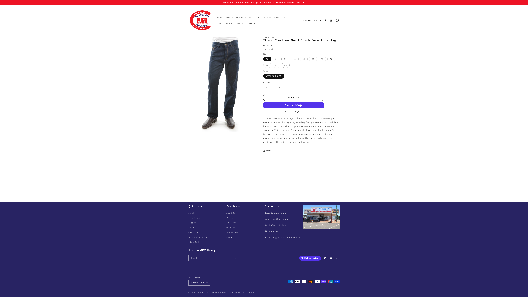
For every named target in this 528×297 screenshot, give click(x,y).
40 (268, 66)
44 (285, 65)
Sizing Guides (194, 218)
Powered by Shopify (220, 292)
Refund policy (235, 292)
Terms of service (248, 292)
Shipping (192, 222)
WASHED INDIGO (273, 76)
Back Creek (231, 222)
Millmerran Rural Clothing (203, 292)
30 (267, 59)
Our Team (230, 218)
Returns (191, 227)
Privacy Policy (194, 242)
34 (304, 59)
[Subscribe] (235, 258)
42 (277, 66)
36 (323, 59)
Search (191, 213)
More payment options (293, 112)
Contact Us (193, 232)
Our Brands (231, 227)
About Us (230, 213)
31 (276, 59)
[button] (229, 17)
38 (331, 59)
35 (314, 59)
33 (295, 59)
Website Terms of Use (197, 237)
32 (285, 59)
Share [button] (268, 150)
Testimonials (232, 232)
